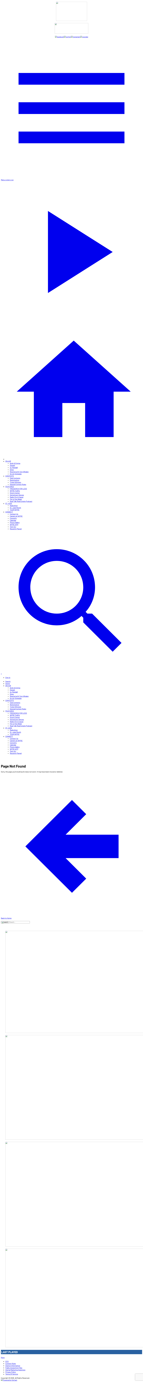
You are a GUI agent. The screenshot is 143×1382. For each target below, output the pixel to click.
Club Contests (15, 478)
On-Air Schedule (16, 474)
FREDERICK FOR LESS (18, 489)
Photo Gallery (15, 522)
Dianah (12, 465)
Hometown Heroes (17, 495)
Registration (14, 480)
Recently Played (16, 529)
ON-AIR (8, 461)
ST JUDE (8, 503)
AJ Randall (14, 467)
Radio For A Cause (16, 497)
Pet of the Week (16, 499)
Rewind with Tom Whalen (19, 472)
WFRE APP (14, 524)
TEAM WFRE (14, 510)
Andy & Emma (15, 463)
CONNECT (9, 512)
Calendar (13, 520)
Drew (12, 470)
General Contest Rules (18, 484)
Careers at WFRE (16, 516)
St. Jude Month (15, 508)
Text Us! (13, 527)
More (3, 1357)
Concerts (13, 518)
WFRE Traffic (15, 491)
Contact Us (14, 514)
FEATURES (9, 486)
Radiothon (14, 505)
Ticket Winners (15, 482)
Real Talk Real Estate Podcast (21, 501)
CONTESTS (9, 476)
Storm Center (15, 493)
